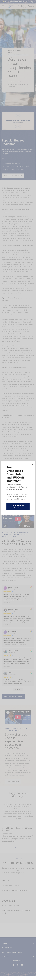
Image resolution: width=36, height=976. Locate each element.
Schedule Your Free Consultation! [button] (18, 507)
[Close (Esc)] (32, 464)
